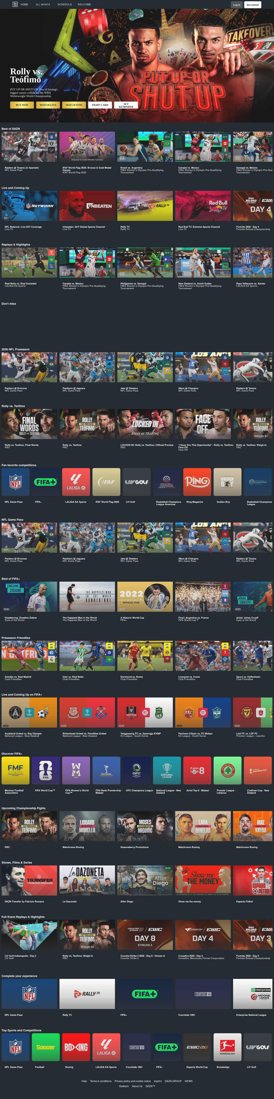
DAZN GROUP (173, 1081)
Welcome (84, 4)
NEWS (189, 1081)
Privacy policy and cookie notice (133, 1081)
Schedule (65, 4)
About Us (137, 1086)
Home (24, 4)
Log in (236, 4)
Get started (253, 4)
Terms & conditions (100, 1081)
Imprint (158, 1081)
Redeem (124, 1086)
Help (84, 1081)
